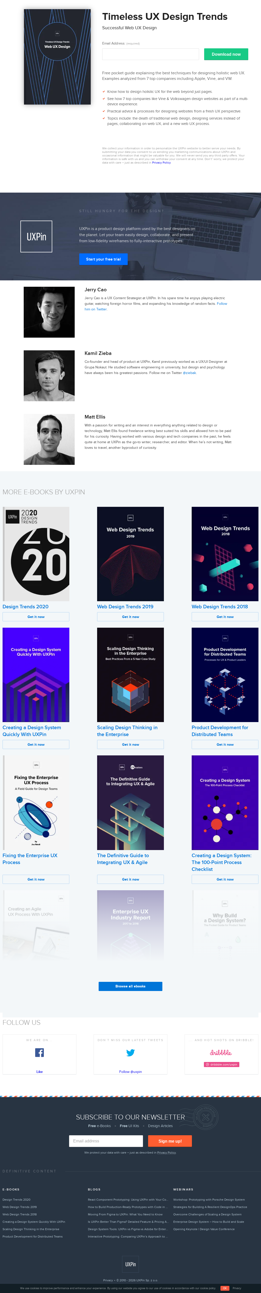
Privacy (108, 1280)
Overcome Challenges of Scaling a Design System (207, 1214)
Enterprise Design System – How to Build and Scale (208, 1222)
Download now (226, 54)
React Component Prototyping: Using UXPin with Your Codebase (128, 1199)
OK (225, 1288)
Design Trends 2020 (25, 607)
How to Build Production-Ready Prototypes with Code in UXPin (128, 1207)
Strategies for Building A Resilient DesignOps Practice (210, 1207)
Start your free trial (103, 259)
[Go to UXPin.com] (130, 1264)
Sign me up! (170, 1141)
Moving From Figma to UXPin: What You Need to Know (125, 1214)
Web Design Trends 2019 (125, 607)
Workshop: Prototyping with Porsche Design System (209, 1199)
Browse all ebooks (130, 986)
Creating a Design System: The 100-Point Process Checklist (222, 862)
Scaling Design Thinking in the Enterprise (31, 1229)
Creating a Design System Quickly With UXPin (34, 1222)
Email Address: (121, 43)
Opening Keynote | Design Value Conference (204, 1229)
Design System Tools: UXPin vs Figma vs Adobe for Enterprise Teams (128, 1229)
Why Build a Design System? (224, 990)
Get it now (36, 617)
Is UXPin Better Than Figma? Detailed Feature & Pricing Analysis (128, 1222)
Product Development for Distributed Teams (33, 1236)
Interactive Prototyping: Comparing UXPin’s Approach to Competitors (128, 1236)
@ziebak (189, 373)
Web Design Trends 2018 (220, 607)
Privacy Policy (161, 162)
